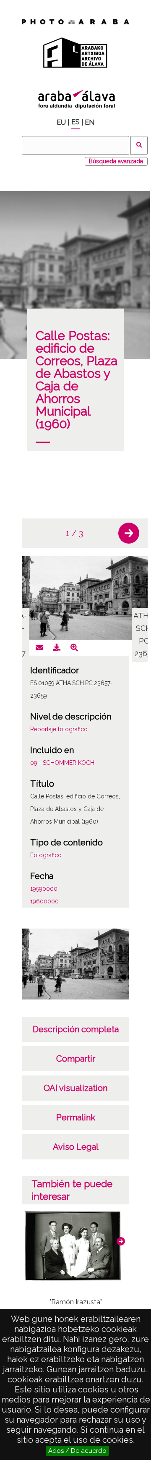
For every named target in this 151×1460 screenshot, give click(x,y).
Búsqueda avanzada (116, 161)
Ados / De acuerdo (77, 1451)
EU (61, 122)
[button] (128, 533)
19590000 (43, 888)
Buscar (139, 145)
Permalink (75, 1117)
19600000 (44, 901)
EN (89, 122)
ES (75, 122)
